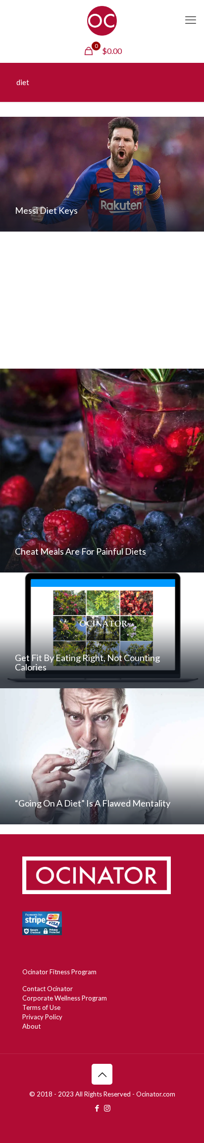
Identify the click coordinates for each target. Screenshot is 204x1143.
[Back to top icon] (102, 1074)
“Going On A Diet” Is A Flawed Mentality (92, 803)
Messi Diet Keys (46, 210)
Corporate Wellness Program (64, 998)
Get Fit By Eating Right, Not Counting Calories (87, 662)
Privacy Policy (42, 1017)
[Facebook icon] (97, 1107)
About (31, 1026)
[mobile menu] (190, 19)
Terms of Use (41, 1007)
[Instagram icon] (107, 1107)
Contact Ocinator (47, 989)
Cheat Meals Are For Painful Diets (80, 551)
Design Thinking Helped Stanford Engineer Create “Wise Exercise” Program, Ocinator (98, 343)
